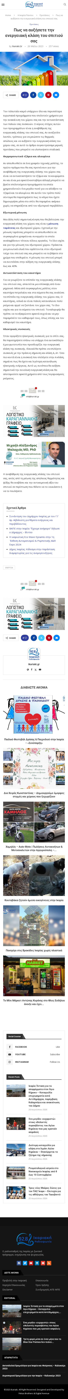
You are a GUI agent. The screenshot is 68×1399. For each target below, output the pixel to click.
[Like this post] (26, 95)
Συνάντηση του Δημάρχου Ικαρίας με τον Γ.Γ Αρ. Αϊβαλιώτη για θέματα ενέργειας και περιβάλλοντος (34, 520)
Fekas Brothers (26, 1393)
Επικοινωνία (42, 1280)
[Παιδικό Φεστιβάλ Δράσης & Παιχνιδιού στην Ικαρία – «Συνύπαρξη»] (34, 714)
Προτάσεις (45, 15)
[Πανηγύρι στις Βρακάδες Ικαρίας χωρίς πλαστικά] (34, 925)
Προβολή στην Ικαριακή (14, 1280)
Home (8, 15)
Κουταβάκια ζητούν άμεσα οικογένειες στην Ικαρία (34, 900)
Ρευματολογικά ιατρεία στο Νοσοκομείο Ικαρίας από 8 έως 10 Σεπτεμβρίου (43, 1171)
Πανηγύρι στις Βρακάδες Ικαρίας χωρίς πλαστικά (34, 950)
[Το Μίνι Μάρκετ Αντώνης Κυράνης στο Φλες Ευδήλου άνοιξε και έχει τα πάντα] (34, 975)
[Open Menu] (3, 4)
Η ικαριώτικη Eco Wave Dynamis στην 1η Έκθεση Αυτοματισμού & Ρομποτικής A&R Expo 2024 (32, 540)
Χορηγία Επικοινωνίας (13, 1285)
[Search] (64, 4)
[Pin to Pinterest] (48, 95)
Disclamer (7, 1290)
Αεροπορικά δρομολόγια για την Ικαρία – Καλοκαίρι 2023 (31, 1375)
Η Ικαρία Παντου (25, 15)
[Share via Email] (56, 95)
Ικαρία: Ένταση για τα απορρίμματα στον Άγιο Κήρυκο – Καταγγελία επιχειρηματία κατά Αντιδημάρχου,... (43, 1309)
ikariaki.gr (17, 46)
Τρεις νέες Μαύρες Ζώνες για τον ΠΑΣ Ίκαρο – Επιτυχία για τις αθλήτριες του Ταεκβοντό (45, 1191)
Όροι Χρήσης (42, 1285)
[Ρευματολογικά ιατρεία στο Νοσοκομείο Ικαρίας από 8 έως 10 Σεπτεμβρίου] (15, 1173)
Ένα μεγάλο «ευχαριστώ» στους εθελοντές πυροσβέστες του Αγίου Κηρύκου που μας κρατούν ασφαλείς (43, 1126)
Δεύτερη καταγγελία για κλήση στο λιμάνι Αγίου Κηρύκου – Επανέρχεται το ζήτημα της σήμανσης (43, 1150)
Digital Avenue (42, 1393)
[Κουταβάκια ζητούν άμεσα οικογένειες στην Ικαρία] (34, 875)
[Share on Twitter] (41, 95)
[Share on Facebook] (33, 95)
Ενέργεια (9, 567)
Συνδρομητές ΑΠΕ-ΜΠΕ (48, 1290)
